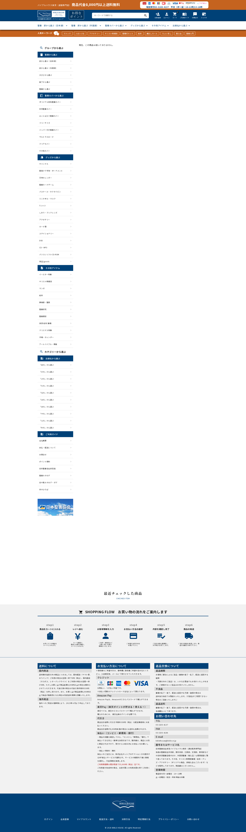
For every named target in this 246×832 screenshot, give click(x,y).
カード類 (43, 226)
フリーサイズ (44, 123)
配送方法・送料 (106, 819)
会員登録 (65, 819)
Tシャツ (42, 205)
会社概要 (43, 440)
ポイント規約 (44, 461)
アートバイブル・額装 (48, 344)
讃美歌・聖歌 (44, 302)
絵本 (140, 33)
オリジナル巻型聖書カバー (50, 102)
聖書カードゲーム (46, 184)
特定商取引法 (144, 819)
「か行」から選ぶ (47, 372)
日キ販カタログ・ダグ (48, 482)
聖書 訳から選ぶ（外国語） (85, 25)
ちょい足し (166, 33)
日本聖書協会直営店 (47, 468)
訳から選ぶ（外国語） (48, 68)
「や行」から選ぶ (47, 413)
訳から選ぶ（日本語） (48, 61)
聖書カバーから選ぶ (114, 25)
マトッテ (67, 33)
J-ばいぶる (80, 33)
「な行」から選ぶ (47, 393)
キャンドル (43, 163)
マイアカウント (84, 819)
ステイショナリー (46, 233)
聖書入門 (190, 33)
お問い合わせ (193, 819)
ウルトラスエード (46, 137)
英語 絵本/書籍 (45, 323)
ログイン (48, 819)
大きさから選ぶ (45, 75)
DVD (41, 240)
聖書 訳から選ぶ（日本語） (51, 25)
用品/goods (44, 261)
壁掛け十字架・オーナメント (51, 170)
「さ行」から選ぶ (47, 379)
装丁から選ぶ (44, 82)
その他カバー (44, 151)
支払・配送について (47, 447)
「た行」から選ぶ (47, 386)
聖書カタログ (44, 475)
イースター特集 (45, 274)
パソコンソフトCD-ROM (49, 254)
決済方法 (126, 819)
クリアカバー (44, 144)
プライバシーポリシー (168, 819)
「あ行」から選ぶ (47, 365)
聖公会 (179, 33)
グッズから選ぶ (138, 25)
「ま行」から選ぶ (47, 406)
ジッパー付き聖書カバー (49, 130)
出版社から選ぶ (180, 25)
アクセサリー (94, 33)
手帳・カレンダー (46, 337)
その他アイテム (159, 25)
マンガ (42, 288)
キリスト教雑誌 (111, 33)
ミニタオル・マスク (47, 198)
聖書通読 (43, 316)
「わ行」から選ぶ (47, 427)
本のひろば (43, 489)
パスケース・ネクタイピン (50, 191)
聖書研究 (43, 309)
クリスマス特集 (45, 330)
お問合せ (43, 454)
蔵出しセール (152, 33)
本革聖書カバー (45, 109)
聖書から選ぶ (44, 89)
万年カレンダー (45, 177)
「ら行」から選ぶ (47, 420)
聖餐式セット (127, 33)
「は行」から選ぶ (47, 399)
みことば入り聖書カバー (49, 116)
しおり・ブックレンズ (48, 212)
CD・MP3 (43, 247)
